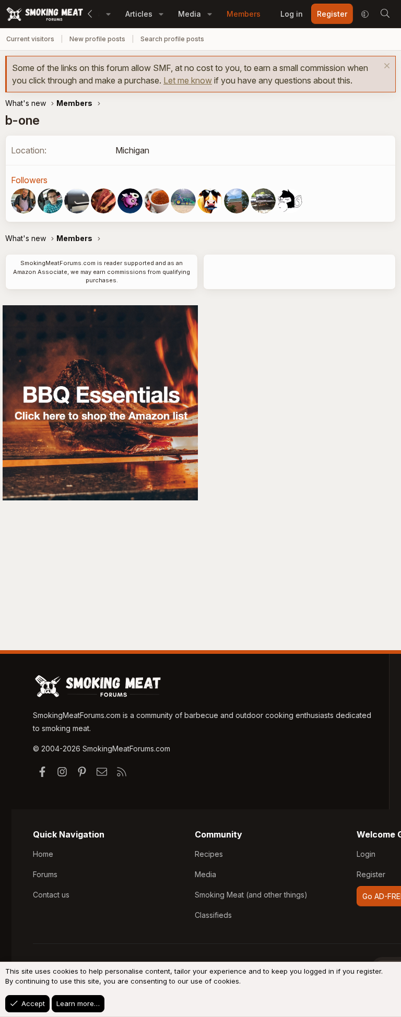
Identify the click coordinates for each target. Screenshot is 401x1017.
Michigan (132, 150)
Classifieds (213, 915)
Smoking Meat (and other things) (251, 894)
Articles (138, 13)
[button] (108, 14)
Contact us (51, 894)
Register (371, 874)
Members (244, 13)
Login (366, 854)
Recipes (209, 854)
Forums (45, 874)
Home (43, 854)
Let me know (187, 80)
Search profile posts (172, 39)
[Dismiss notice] (385, 67)
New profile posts (97, 39)
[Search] (385, 14)
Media (189, 13)
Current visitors (30, 39)
